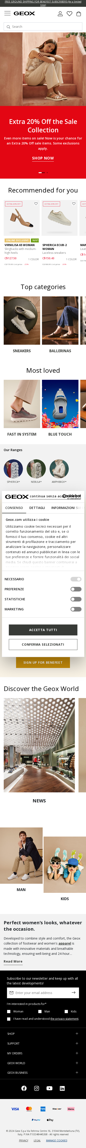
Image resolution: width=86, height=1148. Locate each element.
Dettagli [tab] (37, 508)
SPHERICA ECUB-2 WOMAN (54, 247)
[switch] (75, 589)
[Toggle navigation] (7, 14)
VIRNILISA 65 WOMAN (20, 245)
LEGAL (37, 1140)
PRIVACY (23, 1140)
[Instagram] (36, 1089)
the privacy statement (64, 1019)
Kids (73, 1011)
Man (47, 1011)
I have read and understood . (46, 1019)
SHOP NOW (43, 158)
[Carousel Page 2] (47, 172)
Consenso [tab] (14, 508)
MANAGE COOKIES (56, 1140)
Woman (18, 1011)
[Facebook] (24, 1089)
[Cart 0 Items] (78, 15)
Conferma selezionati (43, 644)
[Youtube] (49, 1089)
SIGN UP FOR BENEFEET (43, 662)
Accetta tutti (43, 630)
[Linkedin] (62, 1089)
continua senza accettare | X (55, 496)
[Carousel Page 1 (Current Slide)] (42, 172)
